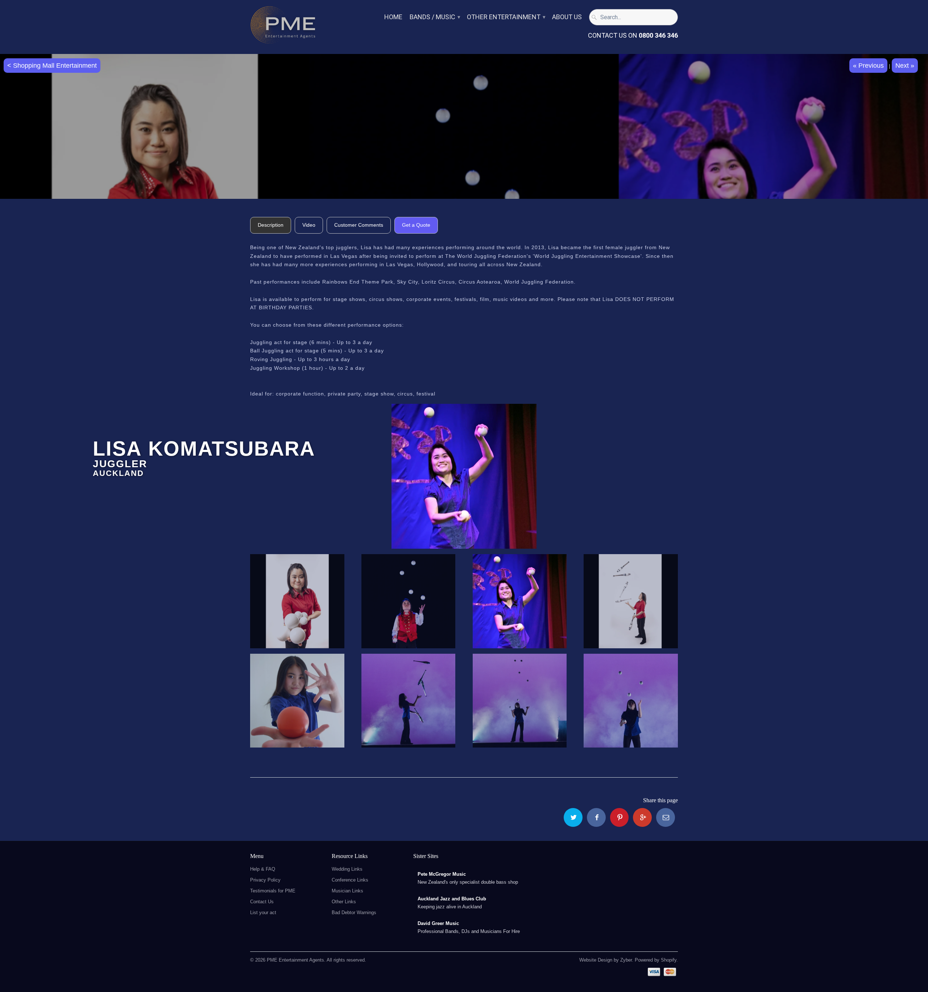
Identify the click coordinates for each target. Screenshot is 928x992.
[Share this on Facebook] (596, 817)
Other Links (344, 901)
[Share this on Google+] (642, 817)
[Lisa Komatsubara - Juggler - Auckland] (464, 476)
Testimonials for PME (272, 890)
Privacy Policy (265, 880)
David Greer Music (438, 923)
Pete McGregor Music (442, 874)
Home (393, 17)
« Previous (868, 65)
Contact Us (262, 901)
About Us (567, 17)
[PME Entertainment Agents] (282, 27)
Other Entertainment (506, 17)
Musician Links (347, 890)
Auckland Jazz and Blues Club (452, 898)
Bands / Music (435, 17)
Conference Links (350, 880)
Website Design (595, 960)
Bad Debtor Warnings (354, 912)
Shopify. (668, 960)
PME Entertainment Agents (295, 960)
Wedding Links (347, 869)
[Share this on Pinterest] (619, 817)
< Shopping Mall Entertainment (52, 65)
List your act (263, 912)
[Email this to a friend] (665, 817)
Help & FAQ (262, 869)
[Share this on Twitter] (573, 817)
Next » (904, 65)
